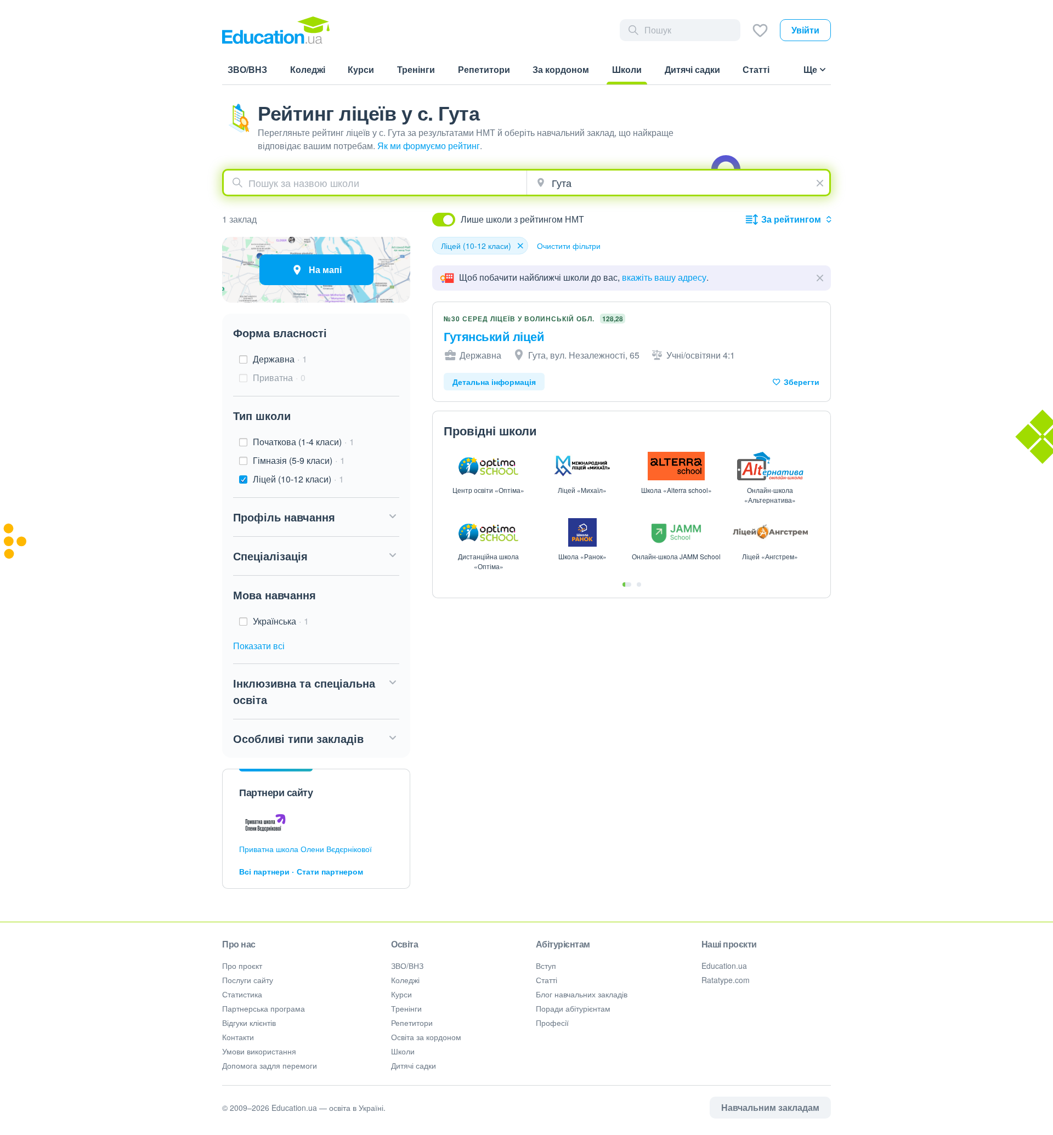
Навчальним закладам (770, 1107)
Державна (280, 359)
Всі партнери (264, 871)
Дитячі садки (413, 1065)
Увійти (805, 30)
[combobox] (375, 183)
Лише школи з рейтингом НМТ (522, 219)
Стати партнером (330, 871)
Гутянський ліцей (494, 336)
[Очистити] (821, 181)
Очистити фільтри (569, 245)
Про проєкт (242, 965)
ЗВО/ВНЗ (407, 965)
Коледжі (405, 979)
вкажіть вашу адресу (664, 277)
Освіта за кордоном (426, 1036)
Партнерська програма (263, 1008)
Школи (403, 1051)
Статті (546, 979)
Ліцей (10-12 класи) (298, 479)
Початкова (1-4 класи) (303, 441)
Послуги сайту (247, 979)
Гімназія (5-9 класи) (299, 460)
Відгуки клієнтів (249, 1022)
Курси (401, 994)
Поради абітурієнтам (573, 1008)
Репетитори (412, 1022)
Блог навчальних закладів (581, 994)
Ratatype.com (725, 979)
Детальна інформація (494, 381)
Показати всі (259, 645)
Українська (281, 621)
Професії (552, 1022)
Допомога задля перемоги (269, 1065)
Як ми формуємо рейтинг (428, 145)
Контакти (238, 1036)
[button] (316, 517)
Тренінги (406, 1008)
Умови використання (259, 1051)
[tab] (626, 584)
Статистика (242, 994)
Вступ (546, 965)
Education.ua (724, 965)
